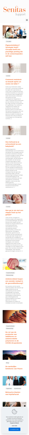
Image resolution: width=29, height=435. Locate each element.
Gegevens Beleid (14, 423)
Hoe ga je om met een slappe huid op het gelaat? (14, 212)
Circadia (8, 41)
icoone (8, 76)
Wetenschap (9, 275)
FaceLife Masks (10, 273)
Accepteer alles (14, 429)
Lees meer (14, 425)
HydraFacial (17, 388)
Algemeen (9, 388)
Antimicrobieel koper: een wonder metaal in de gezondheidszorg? (14, 281)
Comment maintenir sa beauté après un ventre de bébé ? (13, 82)
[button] (27, 20)
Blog (7, 363)
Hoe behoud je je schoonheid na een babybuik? (13, 144)
